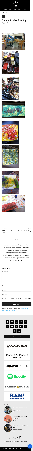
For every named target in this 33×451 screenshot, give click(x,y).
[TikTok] (16, 326)
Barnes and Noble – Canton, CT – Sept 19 (21, 426)
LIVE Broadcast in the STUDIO (7, 231)
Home (3, 12)
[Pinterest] (10, 29)
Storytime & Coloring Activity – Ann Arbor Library (20, 417)
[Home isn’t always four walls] (8, 410)
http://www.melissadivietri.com (16, 242)
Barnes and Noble (17, 429)
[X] (6, 29)
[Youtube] (22, 260)
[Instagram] (14, 260)
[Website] (14, 331)
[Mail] (16, 260)
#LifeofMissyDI (16, 410)
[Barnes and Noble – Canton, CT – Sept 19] (8, 428)
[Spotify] (12, 326)
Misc (7, 12)
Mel (3, 25)
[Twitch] (21, 326)
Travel (15, 420)
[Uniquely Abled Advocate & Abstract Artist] (15, 438)
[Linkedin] (16, 322)
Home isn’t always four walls (20, 407)
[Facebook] (3, 29)
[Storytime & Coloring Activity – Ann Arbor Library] (8, 419)
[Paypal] (25, 322)
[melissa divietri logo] (15, 4)
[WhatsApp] (13, 29)
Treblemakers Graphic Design (24, 231)
